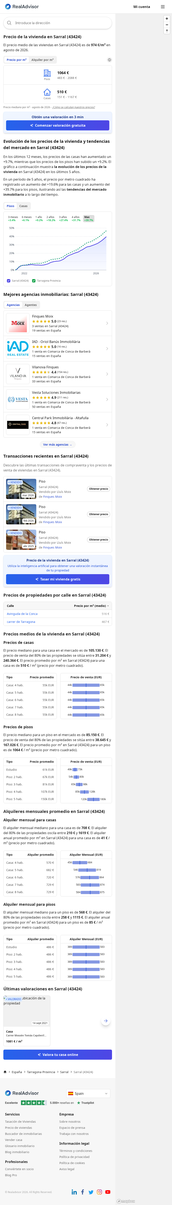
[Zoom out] (167, 25)
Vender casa (13, 1140)
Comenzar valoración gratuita (60, 125)
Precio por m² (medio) (90, 606)
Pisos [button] (10, 206)
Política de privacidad (74, 1157)
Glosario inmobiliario (19, 1146)
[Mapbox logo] (126, 1201)
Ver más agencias (57, 444)
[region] (143, 609)
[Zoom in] (167, 19)
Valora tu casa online (60, 1054)
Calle (10, 606)
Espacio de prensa (72, 1128)
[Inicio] (5, 1072)
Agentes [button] (31, 305)
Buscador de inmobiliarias (23, 1134)
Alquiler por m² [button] (42, 60)
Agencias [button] (13, 305)
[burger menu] (163, 7)
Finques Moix (52, 497)
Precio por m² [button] (16, 60)
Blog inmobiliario (17, 1152)
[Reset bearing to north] (167, 31)
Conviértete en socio (19, 1169)
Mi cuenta (141, 6)
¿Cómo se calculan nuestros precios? (73, 107)
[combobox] (57, 23)
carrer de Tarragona (21, 622)
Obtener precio (98, 489)
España (17, 1072)
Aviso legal (66, 1169)
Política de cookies (72, 1163)
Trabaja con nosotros (74, 1134)
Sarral (64, 1072)
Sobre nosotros (70, 1122)
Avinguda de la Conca (22, 614)
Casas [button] (23, 206)
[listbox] (58, 1021)
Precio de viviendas (18, 1128)
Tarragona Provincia (41, 1072)
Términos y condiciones (75, 1151)
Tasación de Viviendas (20, 1122)
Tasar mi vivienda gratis (60, 579)
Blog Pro (11, 1175)
